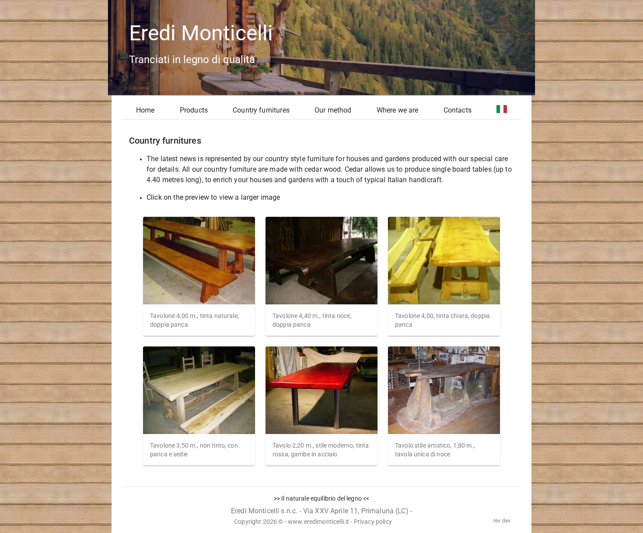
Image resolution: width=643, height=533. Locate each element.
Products (194, 110)
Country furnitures (261, 110)
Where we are (398, 110)
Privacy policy (373, 521)
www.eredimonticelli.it (318, 521)
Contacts (458, 110)
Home (145, 110)
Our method (333, 110)
